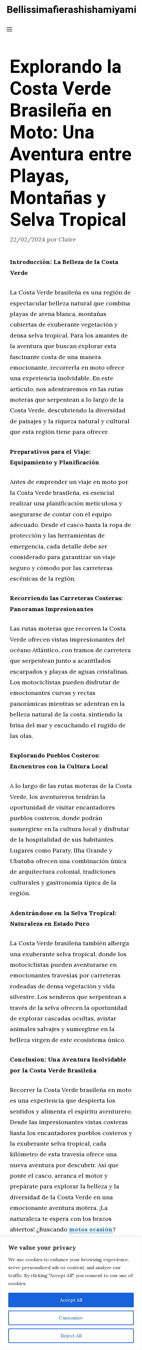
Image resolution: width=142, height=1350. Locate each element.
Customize (71, 1318)
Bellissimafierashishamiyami (71, 10)
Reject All (71, 1336)
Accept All (71, 1300)
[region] (71, 1293)
